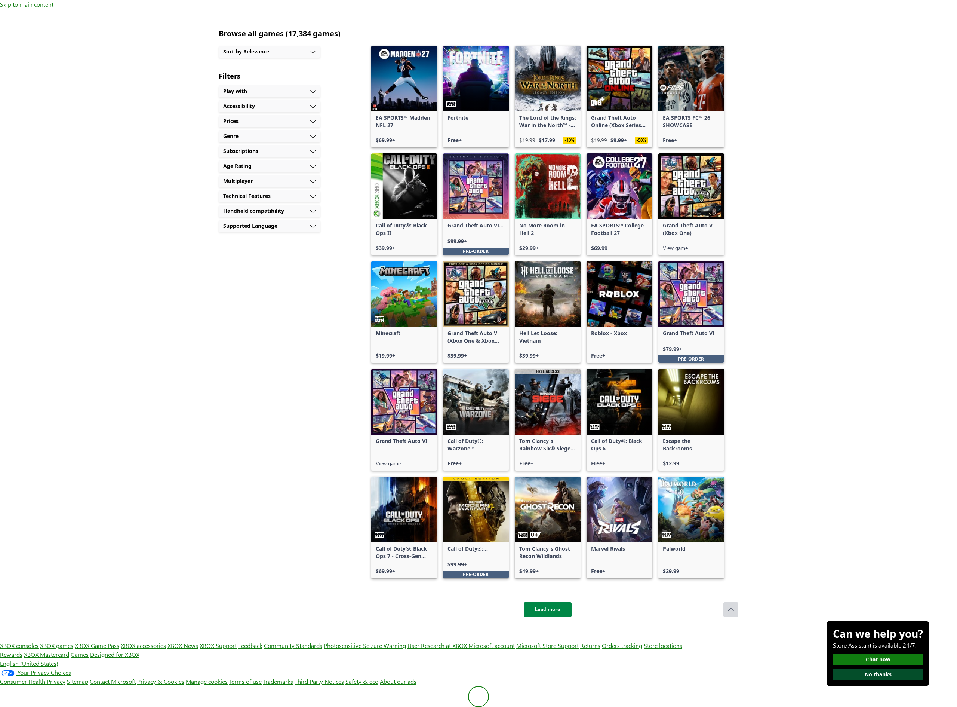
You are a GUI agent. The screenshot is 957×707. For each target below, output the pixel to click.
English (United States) (29, 663)
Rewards (11, 654)
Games (80, 654)
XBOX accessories (143, 645)
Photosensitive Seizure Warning (365, 645)
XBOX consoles (19, 645)
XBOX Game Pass (97, 645)
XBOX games (56, 645)
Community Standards (293, 645)
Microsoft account (491, 645)
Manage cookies (207, 681)
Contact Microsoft (113, 681)
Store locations (663, 645)
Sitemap (77, 681)
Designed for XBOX (114, 654)
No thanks (878, 674)
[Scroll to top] (730, 609)
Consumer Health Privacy (32, 681)
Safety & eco (361, 681)
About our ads (398, 681)
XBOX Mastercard (46, 654)
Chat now (878, 659)
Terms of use (245, 681)
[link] (404, 96)
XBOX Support (218, 645)
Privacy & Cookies (160, 681)
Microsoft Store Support (547, 645)
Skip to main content (26, 4)
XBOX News (182, 645)
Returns (590, 645)
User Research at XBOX (437, 645)
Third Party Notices (319, 681)
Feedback (250, 645)
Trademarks (278, 681)
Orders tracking (622, 645)
